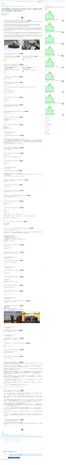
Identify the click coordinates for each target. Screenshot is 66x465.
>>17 (7, 50)
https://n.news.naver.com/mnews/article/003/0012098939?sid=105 (13, 38)
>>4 (4, 50)
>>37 (4, 344)
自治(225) (46, 131)
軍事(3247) (46, 127)
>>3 (4, 272)
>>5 (4, 98)
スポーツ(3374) (47, 129)
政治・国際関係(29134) (48, 124)
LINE (4, 14)
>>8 (4, 118)
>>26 (13, 113)
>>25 (8, 50)
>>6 (4, 93)
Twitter (27, 1)
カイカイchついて (18, 1)
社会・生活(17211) (48, 120)
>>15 (7, 113)
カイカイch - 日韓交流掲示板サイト (4, 459)
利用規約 (23, 1)
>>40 (11, 50)
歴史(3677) (46, 122)
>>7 (4, 125)
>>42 (4, 323)
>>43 (13, 50)
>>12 (5, 50)
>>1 (4, 77)
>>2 (4, 271)
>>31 (4, 73)
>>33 (4, 263)
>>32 (14, 113)
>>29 (10, 50)
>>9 (4, 113)
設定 (36, 1)
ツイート (2, 14)
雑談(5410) (46, 118)
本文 (6, 441)
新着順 (46, 5)
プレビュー (6, 454)
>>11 (5, 93)
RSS (29, 1)
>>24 (11, 113)
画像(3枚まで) (5, 451)
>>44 (14, 50)
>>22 (10, 113)
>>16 (8, 113)
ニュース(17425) (47, 125)
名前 (6, 439)
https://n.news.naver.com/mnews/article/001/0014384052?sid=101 (13, 386)
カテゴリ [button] (33, 1)
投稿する (14, 457)
